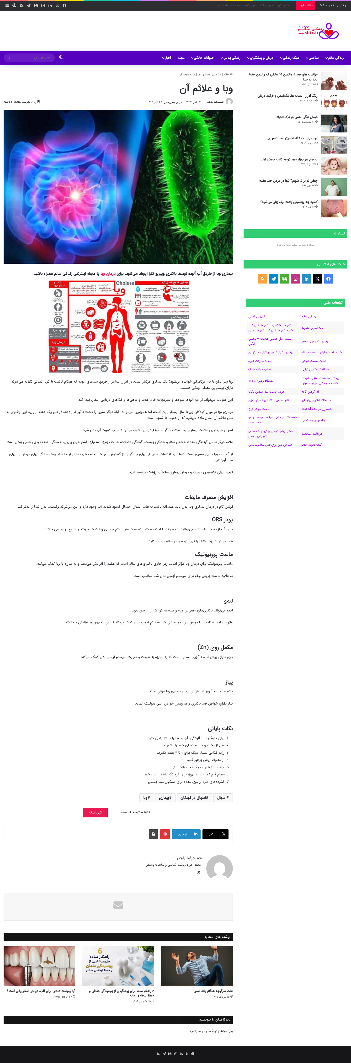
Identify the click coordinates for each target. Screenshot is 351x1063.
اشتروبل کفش (257, 316)
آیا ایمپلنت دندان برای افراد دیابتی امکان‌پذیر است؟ (41, 991)
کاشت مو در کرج (259, 408)
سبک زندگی (291, 57)
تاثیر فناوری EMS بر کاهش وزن (268, 400)
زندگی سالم (336, 57)
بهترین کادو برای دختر (315, 341)
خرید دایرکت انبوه (259, 360)
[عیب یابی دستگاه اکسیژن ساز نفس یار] (334, 145)
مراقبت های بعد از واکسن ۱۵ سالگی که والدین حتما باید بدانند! (283, 77)
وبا (145, 798)
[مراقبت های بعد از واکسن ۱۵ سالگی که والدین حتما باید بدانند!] (334, 81)
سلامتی (314, 57)
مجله (181, 57)
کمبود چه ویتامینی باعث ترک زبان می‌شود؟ (289, 202)
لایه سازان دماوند (312, 327)
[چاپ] (153, 834)
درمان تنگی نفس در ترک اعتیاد (297, 117)
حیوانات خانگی (204, 57)
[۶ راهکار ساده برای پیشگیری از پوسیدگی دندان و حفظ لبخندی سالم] (118, 966)
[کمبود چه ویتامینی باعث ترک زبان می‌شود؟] (334, 208)
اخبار (168, 57)
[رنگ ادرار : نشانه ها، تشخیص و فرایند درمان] (334, 102)
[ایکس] (199, 872)
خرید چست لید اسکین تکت (266, 391)
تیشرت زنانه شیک (259, 369)
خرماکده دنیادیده (312, 433)
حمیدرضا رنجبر (215, 102)
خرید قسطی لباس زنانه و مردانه (322, 352)
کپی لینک (95, 812)
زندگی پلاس (231, 57)
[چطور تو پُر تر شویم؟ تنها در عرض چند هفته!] (334, 187)
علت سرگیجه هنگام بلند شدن (213, 991)
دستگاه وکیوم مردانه (261, 380)
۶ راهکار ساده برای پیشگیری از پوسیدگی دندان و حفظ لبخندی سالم (121, 993)
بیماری (164, 798)
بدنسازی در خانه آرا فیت (317, 408)
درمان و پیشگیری (261, 57)
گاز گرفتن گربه (310, 391)
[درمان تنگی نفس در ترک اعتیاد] (334, 123)
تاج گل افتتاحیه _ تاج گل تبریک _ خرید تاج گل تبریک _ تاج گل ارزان (270, 328)
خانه (227, 74)
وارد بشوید (196, 1031)
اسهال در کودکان (193, 798)
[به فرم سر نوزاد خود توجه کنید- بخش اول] (334, 166)
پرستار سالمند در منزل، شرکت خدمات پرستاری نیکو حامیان (320, 381)
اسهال (221, 798)
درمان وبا (108, 273)
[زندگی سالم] (315, 31)
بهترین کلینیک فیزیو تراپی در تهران (270, 352)
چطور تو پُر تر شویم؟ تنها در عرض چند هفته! (288, 180)
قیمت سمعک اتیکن (314, 360)
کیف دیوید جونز (312, 444)
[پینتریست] (165, 834)
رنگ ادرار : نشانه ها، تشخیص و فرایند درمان (288, 95)
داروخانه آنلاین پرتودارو (316, 400)
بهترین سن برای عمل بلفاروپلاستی (270, 444)
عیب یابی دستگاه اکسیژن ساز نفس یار (292, 138)
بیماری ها (204, 74)
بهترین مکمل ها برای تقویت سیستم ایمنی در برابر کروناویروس (254, 5)
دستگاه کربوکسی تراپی (316, 369)
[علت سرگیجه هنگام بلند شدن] (197, 966)
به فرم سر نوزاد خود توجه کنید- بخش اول (289, 159)
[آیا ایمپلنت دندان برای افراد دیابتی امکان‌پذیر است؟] (39, 966)
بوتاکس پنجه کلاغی (314, 420)
